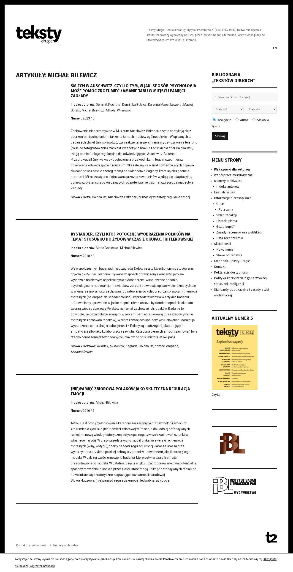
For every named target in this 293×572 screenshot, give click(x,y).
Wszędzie (224, 120)
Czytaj (216, 395)
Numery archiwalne (228, 181)
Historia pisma (226, 221)
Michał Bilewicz (93, 110)
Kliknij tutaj (270, 559)
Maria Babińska (107, 248)
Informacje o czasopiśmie (232, 198)
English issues (224, 192)
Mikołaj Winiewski (118, 110)
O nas (220, 204)
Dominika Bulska (134, 104)
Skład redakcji (226, 215)
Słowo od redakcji (229, 255)
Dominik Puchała (108, 104)
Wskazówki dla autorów (232, 169)
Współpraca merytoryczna (233, 175)
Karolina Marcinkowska (165, 104)
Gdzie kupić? (225, 227)
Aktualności (222, 244)
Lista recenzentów (229, 238)
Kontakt (219, 267)
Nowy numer (225, 250)
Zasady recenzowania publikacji (239, 232)
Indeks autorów (227, 187)
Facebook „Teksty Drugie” (232, 261)
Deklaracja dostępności (231, 272)
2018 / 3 (89, 256)
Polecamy (226, 209)
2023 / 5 (89, 118)
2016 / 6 (89, 410)
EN (275, 48)
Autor (243, 120)
